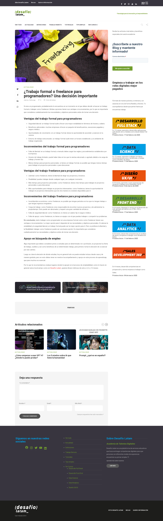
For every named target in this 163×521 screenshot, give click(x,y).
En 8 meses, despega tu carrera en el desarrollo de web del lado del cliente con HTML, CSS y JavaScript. (130, 209)
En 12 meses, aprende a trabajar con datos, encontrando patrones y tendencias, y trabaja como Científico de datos (128, 159)
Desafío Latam (55, 268)
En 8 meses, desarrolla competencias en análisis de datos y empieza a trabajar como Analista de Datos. (129, 236)
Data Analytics (74, 483)
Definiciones (41, 25)
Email (49, 403)
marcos (26, 100)
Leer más (113, 465)
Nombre (22, 403)
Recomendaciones (89, 285)
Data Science (73, 478)
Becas (33, 2)
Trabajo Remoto (55, 25)
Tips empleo (80, 25)
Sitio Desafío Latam (21, 2)
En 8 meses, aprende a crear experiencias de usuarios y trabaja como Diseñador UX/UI (128, 184)
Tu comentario (24, 383)
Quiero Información (45, 2)
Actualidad (29, 25)
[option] (29, 345)
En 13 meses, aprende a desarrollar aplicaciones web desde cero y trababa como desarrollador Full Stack (129, 132)
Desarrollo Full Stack (76, 468)
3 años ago (32, 100)
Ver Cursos (92, 25)
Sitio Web (78, 403)
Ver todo (18, 25)
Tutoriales (69, 25)
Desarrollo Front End (76, 473)
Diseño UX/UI (73, 487)
